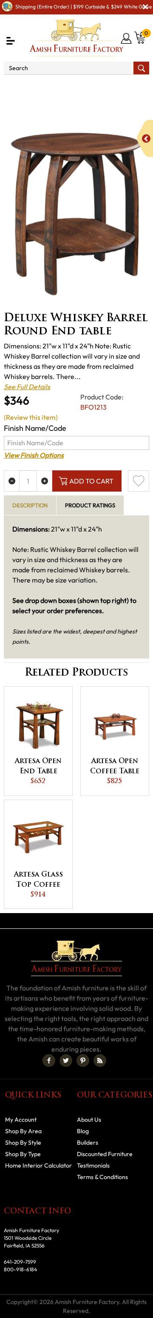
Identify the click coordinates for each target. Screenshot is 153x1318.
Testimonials (93, 1165)
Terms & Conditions (102, 1177)
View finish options (34, 455)
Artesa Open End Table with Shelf (38, 767)
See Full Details (27, 386)
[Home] (18, 86)
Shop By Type (23, 1154)
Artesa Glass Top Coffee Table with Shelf (38, 880)
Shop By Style (23, 1142)
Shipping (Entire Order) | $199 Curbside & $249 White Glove (83, 6)
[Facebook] (48, 1060)
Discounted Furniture (105, 1154)
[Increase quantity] (44, 481)
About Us (89, 1119)
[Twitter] (66, 1060)
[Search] (141, 68)
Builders (87, 1142)
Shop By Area (57, 86)
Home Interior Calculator (38, 1165)
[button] (10, 41)
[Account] (127, 38)
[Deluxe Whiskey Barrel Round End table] (76, 214)
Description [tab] (30, 505)
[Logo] (76, 38)
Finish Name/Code (35, 428)
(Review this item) (31, 417)
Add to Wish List (138, 481)
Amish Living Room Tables (77, 96)
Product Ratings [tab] (90, 505)
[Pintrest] (82, 1060)
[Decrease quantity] (12, 481)
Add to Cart (91, 481)
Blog (83, 1131)
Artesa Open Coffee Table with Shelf (114, 767)
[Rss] (100, 1060)
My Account (21, 1119)
